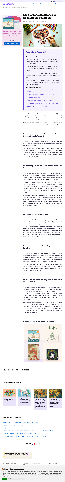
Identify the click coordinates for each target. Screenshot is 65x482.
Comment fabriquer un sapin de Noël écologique (9, 400)
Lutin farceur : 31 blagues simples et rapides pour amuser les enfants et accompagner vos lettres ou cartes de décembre (40, 404)
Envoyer (35, 3)
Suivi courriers (13, 463)
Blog (5, 7)
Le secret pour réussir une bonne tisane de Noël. (40, 94)
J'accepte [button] (5, 478)
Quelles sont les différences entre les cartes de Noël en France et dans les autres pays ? (25, 436)
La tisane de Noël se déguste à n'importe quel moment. (42, 103)
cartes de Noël (29, 124)
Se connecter (58, 3)
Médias (24, 464)
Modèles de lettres (37, 463)
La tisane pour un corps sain (35, 97)
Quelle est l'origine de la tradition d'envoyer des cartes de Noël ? (19, 425)
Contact (42, 3)
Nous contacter (6, 463)
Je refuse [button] (10, 478)
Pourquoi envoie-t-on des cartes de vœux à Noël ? (15, 428)
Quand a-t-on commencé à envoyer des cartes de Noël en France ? (20, 433)
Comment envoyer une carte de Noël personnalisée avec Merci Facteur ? (21, 422)
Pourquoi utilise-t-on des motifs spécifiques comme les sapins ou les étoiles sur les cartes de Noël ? (28, 430)
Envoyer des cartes (53, 463)
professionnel (59, 1)
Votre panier (49, 3)
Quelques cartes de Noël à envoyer (37, 106)
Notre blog (25, 463)
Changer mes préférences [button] (19, 478)
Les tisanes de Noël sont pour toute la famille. (40, 100)
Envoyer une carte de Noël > (12, 43)
